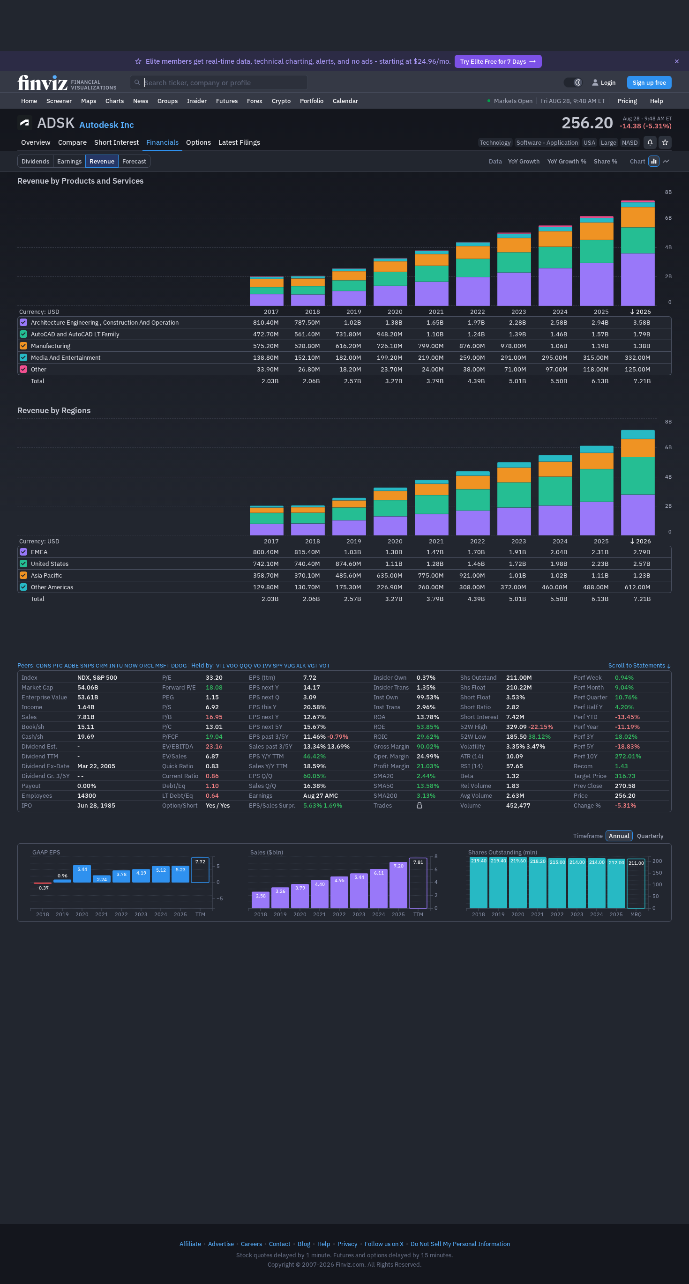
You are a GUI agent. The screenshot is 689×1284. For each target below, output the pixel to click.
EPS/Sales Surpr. (272, 805)
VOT (324, 665)
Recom (583, 766)
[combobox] (219, 82)
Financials (162, 142)
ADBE (71, 665)
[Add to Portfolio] (665, 142)
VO (257, 665)
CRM (102, 665)
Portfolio (311, 100)
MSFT (162, 665)
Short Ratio (475, 707)
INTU (116, 665)
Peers (25, 665)
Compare (72, 142)
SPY (278, 665)
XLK (301, 665)
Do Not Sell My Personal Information (460, 1243)
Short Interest (116, 142)
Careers (251, 1243)
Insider (197, 100)
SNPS (87, 665)
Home (29, 100)
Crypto (281, 100)
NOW (131, 665)
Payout (31, 785)
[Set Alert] (650, 142)
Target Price (590, 775)
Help (656, 100)
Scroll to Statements (636, 665)
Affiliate (190, 1243)
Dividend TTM (40, 756)
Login (608, 82)
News (140, 100)
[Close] (677, 61)
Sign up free (649, 82)
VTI (220, 665)
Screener (59, 100)
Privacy (347, 1243)
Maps (88, 100)
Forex (254, 100)
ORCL (146, 665)
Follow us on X (384, 1243)
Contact (280, 1243)
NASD (630, 142)
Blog (304, 1243)
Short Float (475, 697)
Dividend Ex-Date (45, 766)
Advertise (221, 1243)
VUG (289, 665)
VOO (232, 665)
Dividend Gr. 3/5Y (46, 775)
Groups (167, 100)
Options (198, 142)
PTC (57, 665)
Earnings (260, 795)
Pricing (627, 100)
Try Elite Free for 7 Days (493, 61)
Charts (114, 100)
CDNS (43, 665)
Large (608, 142)
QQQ (246, 665)
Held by (202, 665)
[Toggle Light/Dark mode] (573, 82)
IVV (266, 665)
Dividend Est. (40, 746)
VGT (312, 665)
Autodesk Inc (106, 124)
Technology (495, 142)
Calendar (345, 100)
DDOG (179, 665)
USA (589, 142)
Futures (227, 100)
